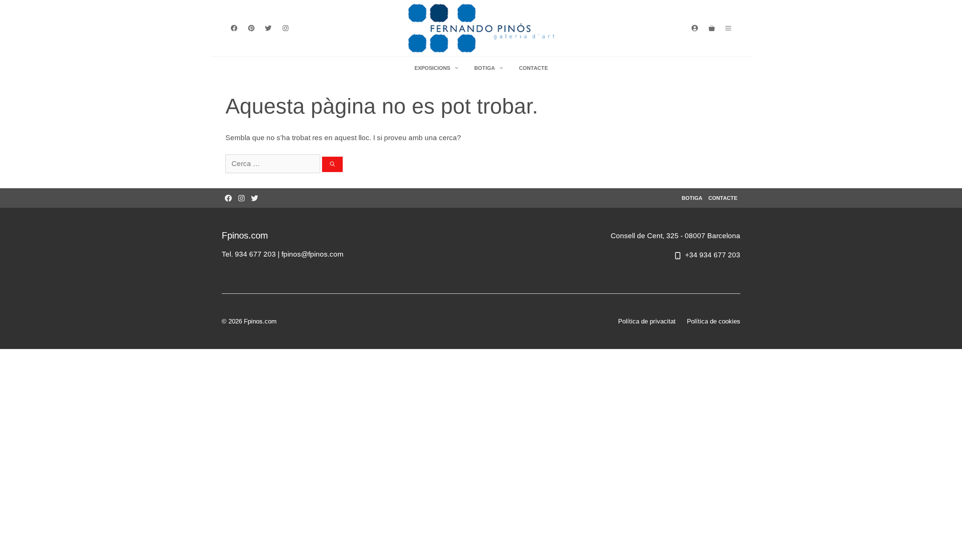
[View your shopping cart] (711, 28)
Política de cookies (713, 321)
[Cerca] (332, 164)
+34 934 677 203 (712, 255)
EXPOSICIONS (432, 68)
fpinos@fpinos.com (312, 254)
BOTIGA (484, 68)
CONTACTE (533, 68)
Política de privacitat (647, 321)
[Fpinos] (481, 28)
